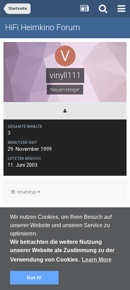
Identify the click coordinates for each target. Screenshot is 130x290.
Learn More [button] (97, 260)
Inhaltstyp (26, 191)
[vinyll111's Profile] (65, 111)
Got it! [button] (34, 277)
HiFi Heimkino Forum (42, 27)
